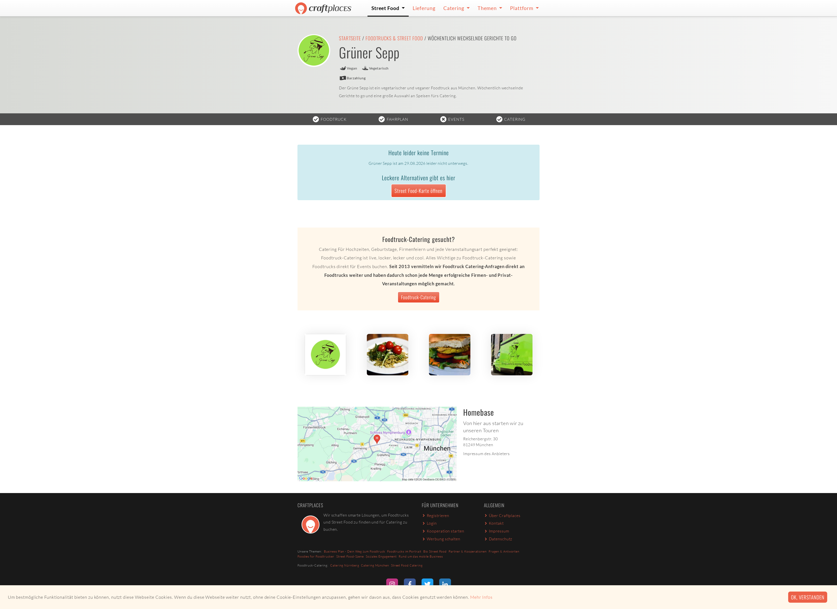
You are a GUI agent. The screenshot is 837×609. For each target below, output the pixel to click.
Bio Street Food (435, 551)
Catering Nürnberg (344, 565)
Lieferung (424, 8)
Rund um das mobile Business (421, 556)
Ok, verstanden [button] (807, 597)
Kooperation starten (445, 531)
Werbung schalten (443, 538)
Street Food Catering (407, 565)
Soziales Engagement (381, 556)
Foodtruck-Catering (418, 297)
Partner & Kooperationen (468, 551)
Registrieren (438, 515)
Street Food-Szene (350, 556)
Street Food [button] (385, 8)
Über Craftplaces (505, 515)
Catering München (375, 565)
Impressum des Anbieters (486, 453)
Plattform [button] (522, 8)
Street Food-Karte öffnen (418, 190)
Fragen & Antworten (504, 551)
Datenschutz (500, 538)
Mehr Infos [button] (481, 597)
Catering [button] (454, 8)
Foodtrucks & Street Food (394, 38)
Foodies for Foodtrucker (316, 556)
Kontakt (496, 523)
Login (432, 523)
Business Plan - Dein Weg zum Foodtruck (354, 551)
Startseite (350, 38)
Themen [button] (488, 8)
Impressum (499, 531)
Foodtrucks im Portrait (404, 551)
